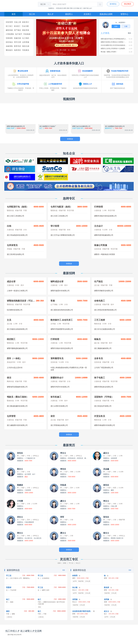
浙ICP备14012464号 (14, 634)
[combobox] (43, 4)
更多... (130, 33)
